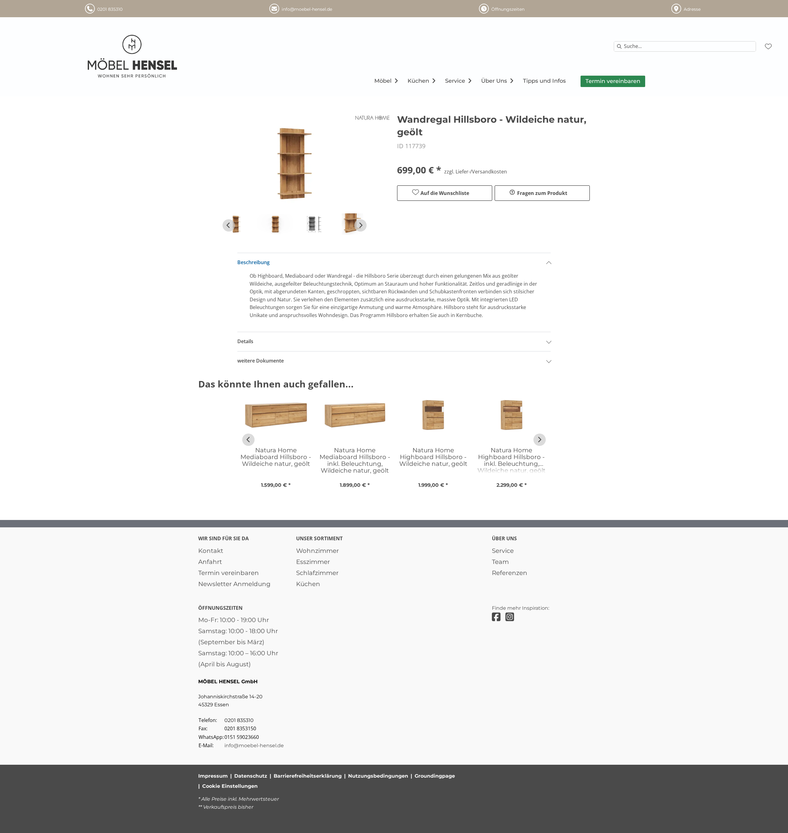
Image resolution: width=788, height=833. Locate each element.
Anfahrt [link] (210, 561)
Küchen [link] (308, 584)
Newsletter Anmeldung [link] (234, 584)
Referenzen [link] (509, 573)
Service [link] (503, 550)
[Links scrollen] (229, 225)
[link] (383, 80)
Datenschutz (250, 776)
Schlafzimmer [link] (317, 573)
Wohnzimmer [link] (317, 550)
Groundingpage (435, 776)
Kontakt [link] (210, 550)
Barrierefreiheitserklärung (308, 776)
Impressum (213, 776)
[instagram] (509, 617)
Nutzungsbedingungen (378, 776)
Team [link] (500, 561)
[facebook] (496, 617)
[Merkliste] (768, 46)
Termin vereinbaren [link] (228, 573)
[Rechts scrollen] (360, 225)
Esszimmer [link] (313, 561)
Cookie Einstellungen (230, 786)
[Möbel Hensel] (133, 56)
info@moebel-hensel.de (254, 745)
